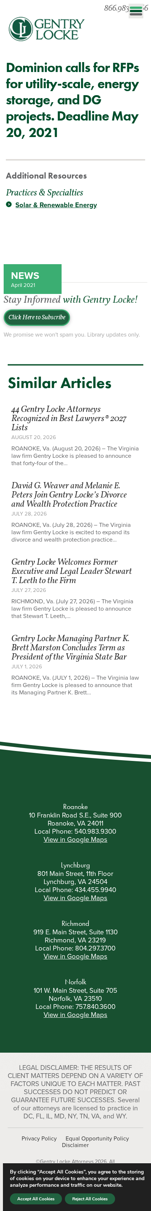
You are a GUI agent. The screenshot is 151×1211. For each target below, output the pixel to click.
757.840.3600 (95, 1007)
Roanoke (75, 806)
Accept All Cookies (36, 1199)
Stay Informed (70, 300)
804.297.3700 (95, 948)
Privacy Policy (39, 1138)
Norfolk (75, 982)
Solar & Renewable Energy (56, 205)
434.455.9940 (95, 890)
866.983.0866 (126, 8)
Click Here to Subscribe (36, 317)
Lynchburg (75, 865)
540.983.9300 (95, 831)
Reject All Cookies (90, 1199)
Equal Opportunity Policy (97, 1138)
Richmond (75, 923)
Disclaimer (75, 1145)
